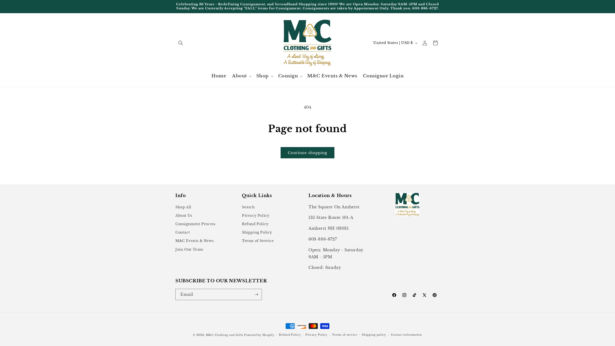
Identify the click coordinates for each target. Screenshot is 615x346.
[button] (180, 43)
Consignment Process (195, 224)
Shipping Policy (257, 232)
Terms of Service (258, 241)
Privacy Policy (255, 215)
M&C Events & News (194, 241)
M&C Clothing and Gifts (224, 335)
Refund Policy (255, 224)
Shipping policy (374, 334)
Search (248, 207)
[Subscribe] (256, 294)
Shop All (183, 207)
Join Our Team (189, 249)
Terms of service (344, 334)
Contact (182, 232)
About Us (183, 215)
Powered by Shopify (259, 335)
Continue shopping (307, 152)
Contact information (406, 334)
